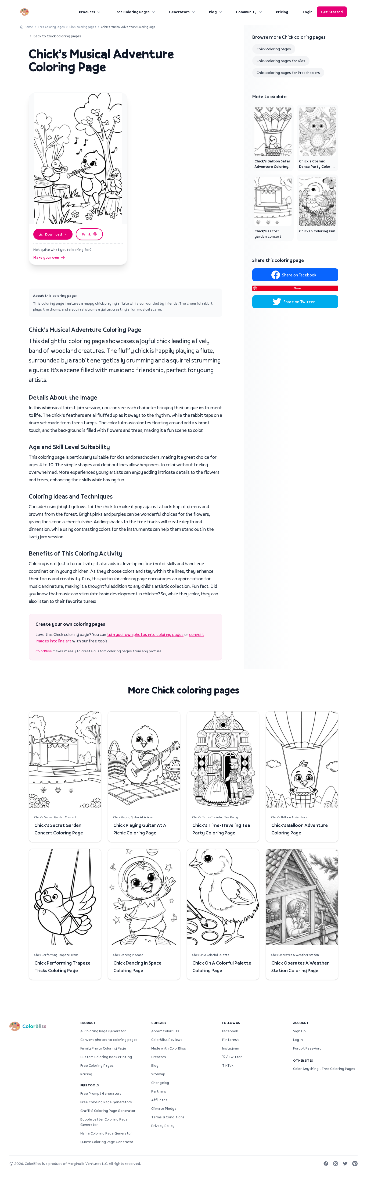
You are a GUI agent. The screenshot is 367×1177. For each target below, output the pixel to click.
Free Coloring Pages (132, 11)
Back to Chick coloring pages (57, 36)
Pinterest (230, 1039)
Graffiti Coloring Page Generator (107, 1110)
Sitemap (158, 1074)
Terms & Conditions (168, 1117)
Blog (213, 11)
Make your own (46, 257)
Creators (158, 1056)
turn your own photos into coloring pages (145, 634)
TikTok (227, 1065)
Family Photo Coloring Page (103, 1048)
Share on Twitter (299, 301)
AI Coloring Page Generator (103, 1031)
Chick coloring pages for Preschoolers (288, 72)
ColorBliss (43, 651)
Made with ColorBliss (168, 1048)
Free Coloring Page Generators (106, 1102)
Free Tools (89, 1085)
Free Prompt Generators (100, 1093)
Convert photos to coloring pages (109, 1039)
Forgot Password (307, 1048)
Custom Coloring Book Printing (106, 1056)
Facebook (230, 1031)
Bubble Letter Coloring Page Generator (104, 1122)
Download (53, 234)
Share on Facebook (299, 275)
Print (86, 234)
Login (307, 11)
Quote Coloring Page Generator (106, 1141)
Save (297, 288)
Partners (158, 1091)
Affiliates (159, 1099)
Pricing (282, 11)
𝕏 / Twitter (232, 1056)
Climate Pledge (164, 1108)
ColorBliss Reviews (166, 1039)
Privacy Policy (163, 1125)
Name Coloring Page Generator (106, 1133)
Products (87, 11)
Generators (179, 11)
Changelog (160, 1082)
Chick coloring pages (83, 27)
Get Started (332, 11)
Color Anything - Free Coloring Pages (324, 1068)
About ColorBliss (165, 1031)
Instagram (230, 1048)
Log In (298, 1039)
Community (246, 11)
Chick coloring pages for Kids (281, 60)
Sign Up (299, 1031)
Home (28, 27)
